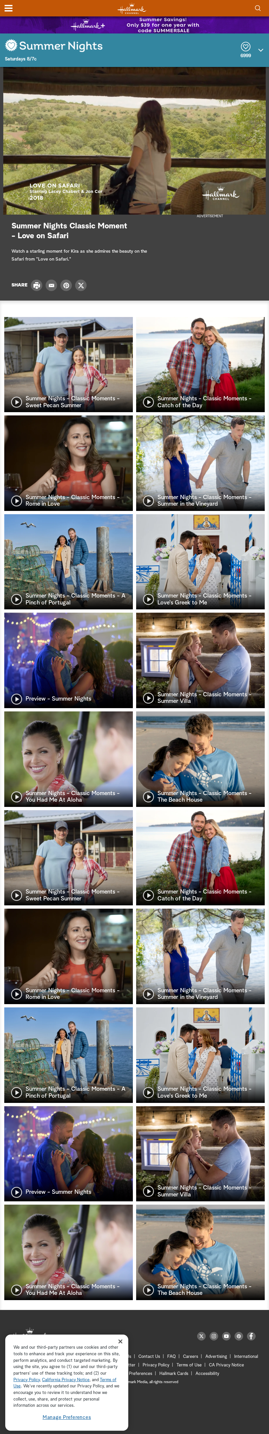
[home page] (132, 8)
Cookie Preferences (133, 1374)
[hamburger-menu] (8, 8)
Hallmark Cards (173, 1374)
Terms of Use (189, 1365)
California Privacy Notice (66, 1380)
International (246, 1357)
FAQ (171, 1357)
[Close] (120, 1341)
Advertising (216, 1357)
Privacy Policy (156, 1365)
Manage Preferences (67, 1417)
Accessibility (207, 1374)
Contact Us (149, 1357)
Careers (190, 1357)
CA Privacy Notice (226, 1365)
